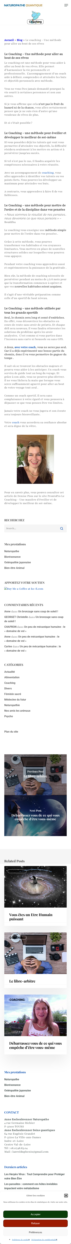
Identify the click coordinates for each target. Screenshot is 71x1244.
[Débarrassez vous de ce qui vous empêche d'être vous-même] (35, 815)
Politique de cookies (21, 1239)
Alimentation (11, 677)
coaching (48, 173)
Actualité (9, 671)
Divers (8, 688)
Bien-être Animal (14, 567)
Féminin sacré (12, 694)
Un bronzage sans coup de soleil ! (38, 611)
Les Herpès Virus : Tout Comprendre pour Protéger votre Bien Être (34, 1176)
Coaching (35, 21)
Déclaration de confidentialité (44, 1239)
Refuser (35, 1223)
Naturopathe (11, 551)
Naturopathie (12, 705)
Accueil (9, 40)
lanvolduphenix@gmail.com (30, 1152)
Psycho (8, 716)
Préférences (35, 1232)
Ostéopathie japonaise (17, 562)
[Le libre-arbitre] (35, 774)
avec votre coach (25, 347)
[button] (66, 1195)
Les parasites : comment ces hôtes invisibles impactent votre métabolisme (30, 1186)
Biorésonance (12, 556)
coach (15, 422)
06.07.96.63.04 (19, 1148)
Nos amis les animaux (17, 710)
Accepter (35, 1214)
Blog (19, 40)
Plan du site (11, 731)
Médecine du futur (15, 699)
